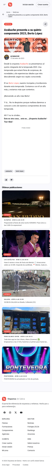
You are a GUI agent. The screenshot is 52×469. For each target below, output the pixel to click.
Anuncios (31, 434)
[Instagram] (10, 412)
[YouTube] (21, 412)
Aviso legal (5, 465)
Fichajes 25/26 (33, 427)
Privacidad (16, 465)
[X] (15, 412)
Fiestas (5, 423)
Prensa (30, 447)
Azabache (24, 64)
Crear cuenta (43, 5)
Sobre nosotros (34, 443)
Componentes (7, 430)
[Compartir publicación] (45, 24)
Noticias (16, 12)
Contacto (31, 450)
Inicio (8, 12)
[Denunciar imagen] (44, 41)
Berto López (14, 83)
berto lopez (19, 171)
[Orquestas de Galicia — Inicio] (10, 5)
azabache (9, 171)
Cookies (25, 465)
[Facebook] (4, 412)
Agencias (5, 434)
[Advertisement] (26, 148)
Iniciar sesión (28, 5)
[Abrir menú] (4, 4)
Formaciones (7, 427)
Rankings (31, 430)
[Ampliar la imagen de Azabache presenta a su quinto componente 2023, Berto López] (26, 45)
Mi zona (5, 450)
